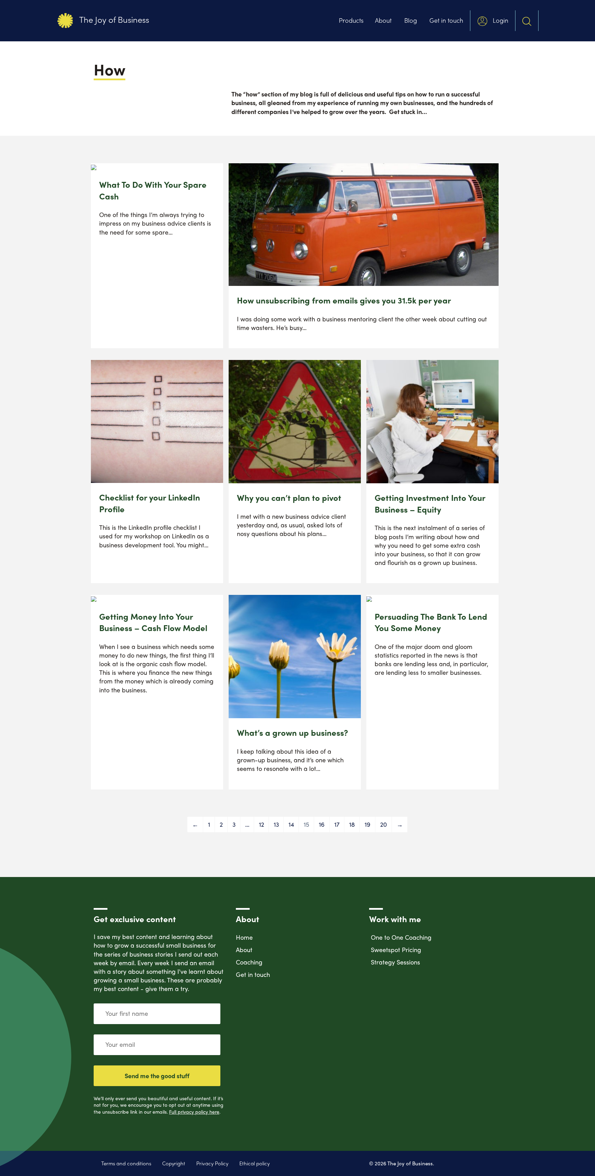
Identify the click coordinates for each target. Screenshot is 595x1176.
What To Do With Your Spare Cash (153, 190)
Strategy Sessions (395, 962)
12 (261, 824)
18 (352, 824)
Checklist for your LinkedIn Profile (149, 503)
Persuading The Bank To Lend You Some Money (431, 622)
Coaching (249, 962)
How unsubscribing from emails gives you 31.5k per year (344, 300)
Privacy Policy (212, 1163)
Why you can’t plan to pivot (289, 497)
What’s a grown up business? (292, 732)
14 (291, 824)
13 (276, 824)
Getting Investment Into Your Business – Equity (430, 503)
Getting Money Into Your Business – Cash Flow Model (153, 622)
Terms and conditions (126, 1163)
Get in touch (446, 20)
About (383, 20)
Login (499, 20)
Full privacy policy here (194, 1111)
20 (383, 824)
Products (351, 20)
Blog (410, 20)
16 (322, 824)
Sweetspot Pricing (396, 949)
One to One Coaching (401, 937)
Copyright (173, 1163)
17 (337, 824)
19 (367, 824)
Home (244, 937)
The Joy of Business (113, 19)
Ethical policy (254, 1163)
